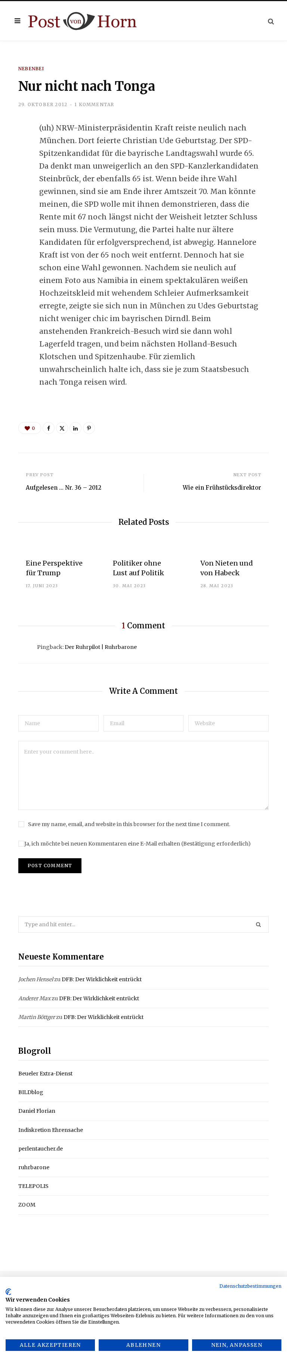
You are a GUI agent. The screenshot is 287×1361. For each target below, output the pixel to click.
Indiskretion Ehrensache (50, 1130)
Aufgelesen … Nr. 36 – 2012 (63, 487)
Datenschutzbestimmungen (250, 1286)
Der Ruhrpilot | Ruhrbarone (101, 647)
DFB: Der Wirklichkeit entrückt (102, 979)
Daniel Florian (36, 1111)
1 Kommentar (94, 104)
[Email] (13, 208)
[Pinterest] (89, 428)
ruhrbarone (33, 1167)
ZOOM (27, 1204)
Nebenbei (31, 68)
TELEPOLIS (33, 1186)
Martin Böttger (36, 1017)
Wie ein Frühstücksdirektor (222, 487)
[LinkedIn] (13, 189)
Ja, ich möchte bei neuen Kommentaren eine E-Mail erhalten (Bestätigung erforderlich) (137, 843)
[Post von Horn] (82, 21)
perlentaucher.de (40, 1148)
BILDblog (30, 1092)
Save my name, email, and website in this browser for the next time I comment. (129, 824)
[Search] (271, 21)
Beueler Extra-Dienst (45, 1073)
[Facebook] (13, 149)
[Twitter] (13, 169)
